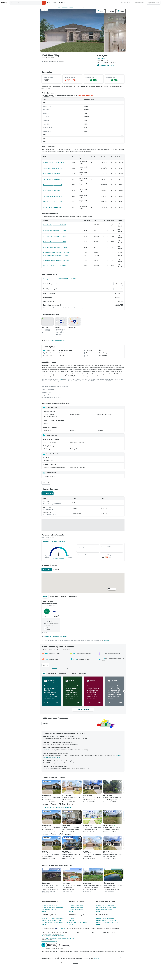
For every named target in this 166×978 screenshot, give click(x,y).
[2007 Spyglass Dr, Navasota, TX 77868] (51, 787)
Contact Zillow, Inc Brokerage (49, 941)
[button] (44, 3)
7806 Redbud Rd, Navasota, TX (52, 190)
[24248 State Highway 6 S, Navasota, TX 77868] (93, 874)
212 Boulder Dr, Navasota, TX (52, 207)
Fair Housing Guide (63, 951)
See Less (46, 483)
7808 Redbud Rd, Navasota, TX (52, 173)
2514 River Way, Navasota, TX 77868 (54, 230)
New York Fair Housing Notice (48, 937)
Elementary (54, 596)
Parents (73, 673)
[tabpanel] (83, 295)
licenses (88, 932)
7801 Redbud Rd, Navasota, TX (52, 196)
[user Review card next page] (124, 691)
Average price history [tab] (59, 541)
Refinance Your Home (107, 65)
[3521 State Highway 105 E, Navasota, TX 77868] (112, 817)
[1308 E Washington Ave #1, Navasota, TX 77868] (72, 817)
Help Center (75, 963)
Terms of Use (91, 951)
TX (59, 7)
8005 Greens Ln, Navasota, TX (52, 202)
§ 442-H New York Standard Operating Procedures (53, 935)
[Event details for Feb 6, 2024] (122, 503)
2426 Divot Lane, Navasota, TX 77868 (55, 247)
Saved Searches (139, 3)
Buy (48, 3)
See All (46, 665)
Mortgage (62, 3)
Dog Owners (63, 673)
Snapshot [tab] (46, 541)
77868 (71, 7)
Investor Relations (83, 951)
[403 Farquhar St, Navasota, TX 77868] (72, 843)
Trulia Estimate (49, 95)
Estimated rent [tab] (63, 279)
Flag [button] (57, 702)
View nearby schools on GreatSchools (56, 636)
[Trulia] (43, 945)
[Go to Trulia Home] (5, 2)
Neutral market (58, 558)
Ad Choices (117, 951)
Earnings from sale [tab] (49, 279)
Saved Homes (125, 3)
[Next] (123, 790)
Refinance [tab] (74, 279)
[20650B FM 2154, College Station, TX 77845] (113, 874)
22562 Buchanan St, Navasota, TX (53, 162)
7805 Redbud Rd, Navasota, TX (52, 179)
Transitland (63, 928)
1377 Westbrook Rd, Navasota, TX (53, 168)
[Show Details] (122, 103)
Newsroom (75, 951)
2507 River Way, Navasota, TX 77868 (54, 236)
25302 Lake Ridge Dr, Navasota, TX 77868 (56, 255)
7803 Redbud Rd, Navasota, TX (52, 185)
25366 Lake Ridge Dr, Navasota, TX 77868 (56, 260)
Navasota (64, 7)
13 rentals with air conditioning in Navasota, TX (58, 807)
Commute (82, 673)
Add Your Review (83, 709)
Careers (70, 951)
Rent (54, 3)
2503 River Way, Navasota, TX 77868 (54, 242)
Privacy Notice (111, 951)
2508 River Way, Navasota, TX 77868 (54, 225)
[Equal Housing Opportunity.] (61, 963)
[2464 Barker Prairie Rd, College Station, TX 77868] (51, 874)
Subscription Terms (99, 951)
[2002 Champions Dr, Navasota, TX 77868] (92, 787)
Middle (63, 596)
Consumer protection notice (68, 938)
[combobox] (28, 3)
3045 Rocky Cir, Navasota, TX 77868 (54, 266)
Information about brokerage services (53, 938)
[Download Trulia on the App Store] (51, 945)
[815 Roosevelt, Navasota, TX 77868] (72, 787)
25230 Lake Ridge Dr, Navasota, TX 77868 (56, 252)
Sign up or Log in (153, 3)
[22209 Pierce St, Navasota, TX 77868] (72, 874)
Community (52, 673)
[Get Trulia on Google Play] (64, 945)
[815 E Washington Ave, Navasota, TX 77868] (112, 787)
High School (73, 596)
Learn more (106, 640)
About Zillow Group (54, 951)
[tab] (48, 493)
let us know (96, 958)
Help (106, 951)
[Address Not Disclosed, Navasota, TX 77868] (92, 817)
